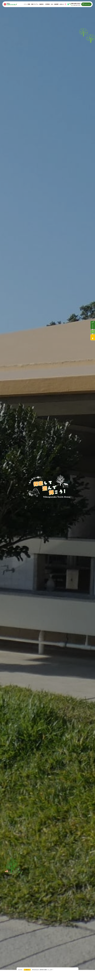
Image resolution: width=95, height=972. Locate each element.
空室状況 (92, 332)
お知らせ (62, 4)
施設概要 (56, 4)
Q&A (52, 4)
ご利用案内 (47, 4)
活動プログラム (34, 4)
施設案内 (41, 4)
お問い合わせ (87, 4)
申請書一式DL (92, 338)
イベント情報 (27, 4)
